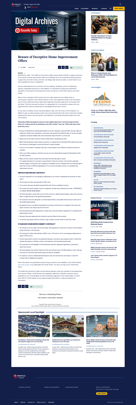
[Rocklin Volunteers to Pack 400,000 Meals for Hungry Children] (104, 24)
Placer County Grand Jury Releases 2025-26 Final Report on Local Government (104, 75)
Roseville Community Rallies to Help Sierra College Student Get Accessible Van (105, 175)
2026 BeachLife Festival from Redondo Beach (102, 223)
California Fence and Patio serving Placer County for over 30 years (66, 340)
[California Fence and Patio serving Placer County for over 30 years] (68, 326)
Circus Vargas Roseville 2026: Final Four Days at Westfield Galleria (104, 130)
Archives (93, 226)
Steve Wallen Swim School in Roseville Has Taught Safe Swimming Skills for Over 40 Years (101, 341)
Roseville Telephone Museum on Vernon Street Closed (105, 189)
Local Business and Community (104, 134)
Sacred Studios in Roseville (101, 136)
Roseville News (98, 127)
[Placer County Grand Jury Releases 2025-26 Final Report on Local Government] (104, 62)
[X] (63, 67)
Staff (24, 67)
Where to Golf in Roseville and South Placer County (104, 182)
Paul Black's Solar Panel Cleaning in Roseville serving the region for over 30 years (33, 340)
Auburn (93, 42)
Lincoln (96, 179)
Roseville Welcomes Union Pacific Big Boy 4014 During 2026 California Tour (103, 232)
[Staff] (19, 67)
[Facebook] (59, 67)
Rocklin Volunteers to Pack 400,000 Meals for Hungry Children (101, 38)
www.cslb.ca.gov (23, 265)
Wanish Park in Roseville (101, 142)
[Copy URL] (66, 67)
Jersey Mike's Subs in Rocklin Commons (102, 153)
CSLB (25, 73)
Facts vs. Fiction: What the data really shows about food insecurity (104, 111)
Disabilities (97, 163)
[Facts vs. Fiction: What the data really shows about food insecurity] (104, 99)
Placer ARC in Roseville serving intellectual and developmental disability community (103, 167)
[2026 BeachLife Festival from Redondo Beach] (104, 210)
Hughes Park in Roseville (101, 147)
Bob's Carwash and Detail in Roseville (104, 160)
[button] (120, 4)
